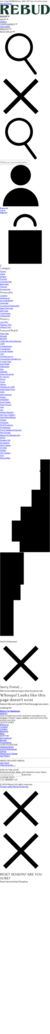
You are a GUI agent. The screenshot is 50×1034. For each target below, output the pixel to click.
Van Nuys (4, 762)
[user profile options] (21, 186)
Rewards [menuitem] (4, 208)
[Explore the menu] (21, 54)
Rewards (4, 731)
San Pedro (5, 755)
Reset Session (6, 881)
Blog (2, 733)
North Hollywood (8, 749)
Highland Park (7, 747)
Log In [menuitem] (3, 210)
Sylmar (3, 751)
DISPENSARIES (7, 24)
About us (4, 724)
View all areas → (8, 765)
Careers (4, 729)
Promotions (5, 742)
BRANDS (4, 29)
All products (6, 738)
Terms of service (20, 786)
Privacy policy (6, 786)
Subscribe (26, 774)
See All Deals (6, 3)
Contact (4, 726)
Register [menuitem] (4, 212)
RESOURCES (6, 31)
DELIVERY (5, 26)
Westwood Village (9, 753)
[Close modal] (21, 664)
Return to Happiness (10, 711)
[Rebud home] (25, 13)
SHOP (3, 16)
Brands (3, 740)
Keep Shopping (20, 881)
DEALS (3, 21)
